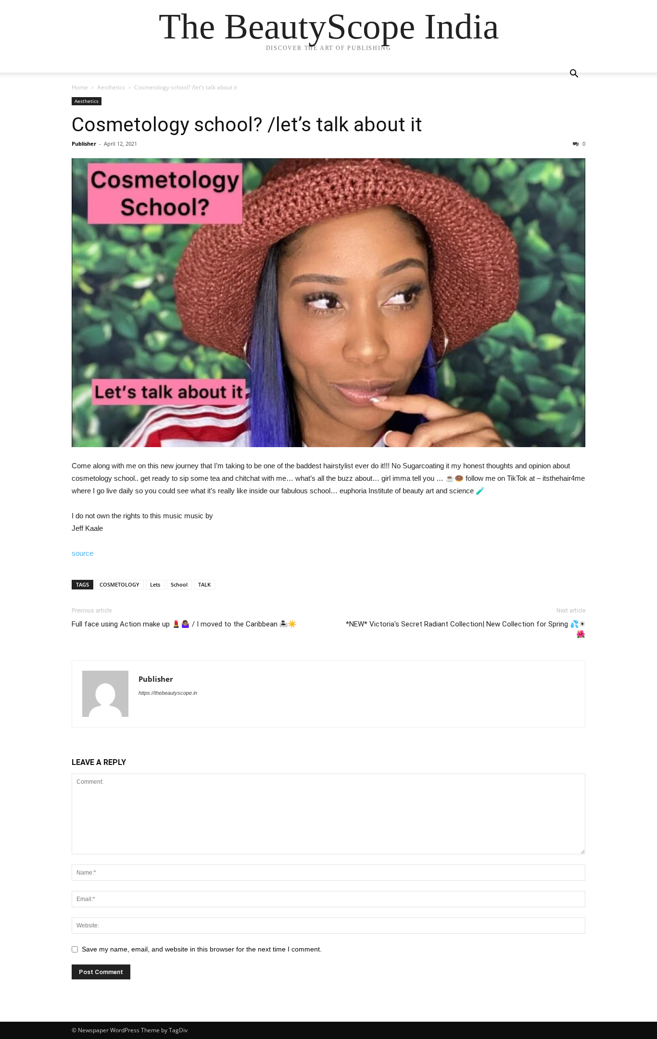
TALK (204, 584)
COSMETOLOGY (119, 584)
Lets (155, 584)
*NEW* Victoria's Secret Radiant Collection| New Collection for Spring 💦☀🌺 (465, 629)
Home (80, 87)
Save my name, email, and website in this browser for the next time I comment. (202, 949)
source (82, 553)
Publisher (84, 143)
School (179, 584)
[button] (573, 74)
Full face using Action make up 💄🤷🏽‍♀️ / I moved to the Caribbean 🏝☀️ (184, 624)
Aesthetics (111, 87)
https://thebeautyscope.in (168, 693)
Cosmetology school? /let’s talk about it (247, 124)
